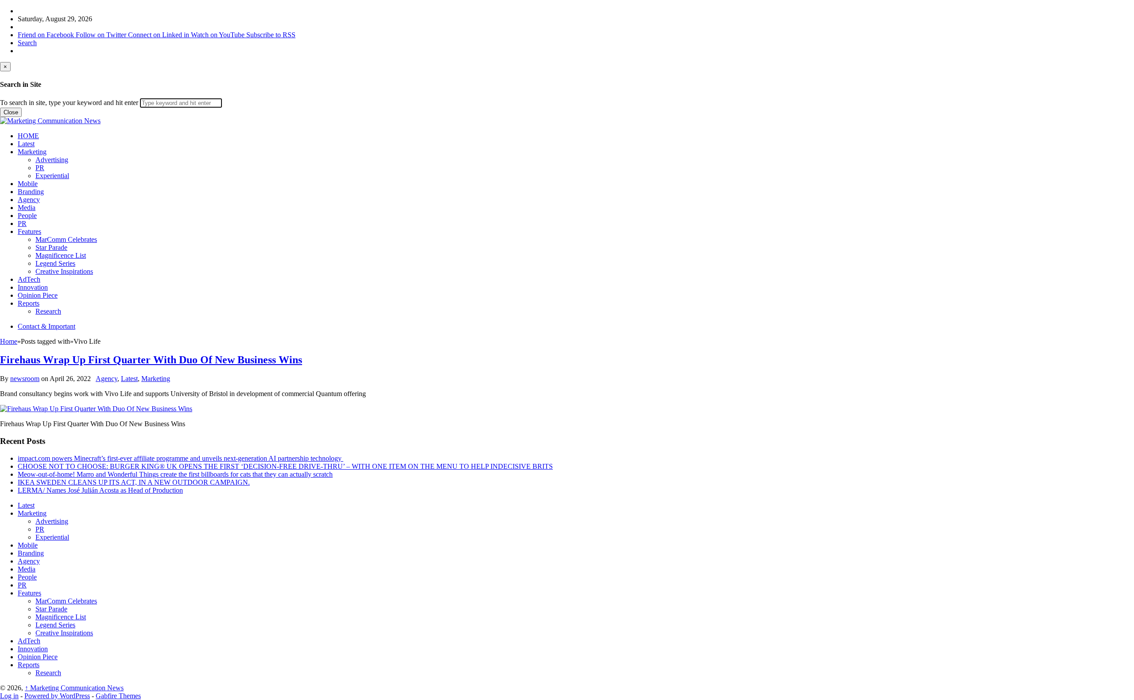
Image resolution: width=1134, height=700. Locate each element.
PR (39, 167)
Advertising (51, 159)
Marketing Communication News (74, 688)
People (27, 215)
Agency (29, 199)
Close (11, 112)
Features (29, 231)
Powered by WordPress (57, 696)
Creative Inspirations (64, 271)
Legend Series (55, 263)
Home (8, 341)
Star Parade (51, 247)
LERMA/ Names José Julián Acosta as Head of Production (100, 490)
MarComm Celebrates (66, 239)
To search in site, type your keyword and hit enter (69, 102)
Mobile (28, 183)
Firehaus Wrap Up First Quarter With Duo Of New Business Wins (151, 360)
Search (27, 43)
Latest (26, 144)
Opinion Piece (38, 295)
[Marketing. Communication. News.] (50, 120)
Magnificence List (60, 255)
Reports (28, 303)
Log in (9, 696)
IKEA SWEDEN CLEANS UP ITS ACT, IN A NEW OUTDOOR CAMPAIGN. (134, 482)
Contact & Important (46, 326)
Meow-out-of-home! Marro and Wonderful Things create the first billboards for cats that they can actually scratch (175, 474)
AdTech (29, 279)
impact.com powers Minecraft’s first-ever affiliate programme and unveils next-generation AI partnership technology (180, 458)
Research (48, 311)
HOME (28, 136)
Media (26, 207)
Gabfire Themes (118, 696)
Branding (31, 191)
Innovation (33, 287)
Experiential (52, 175)
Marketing (32, 152)
